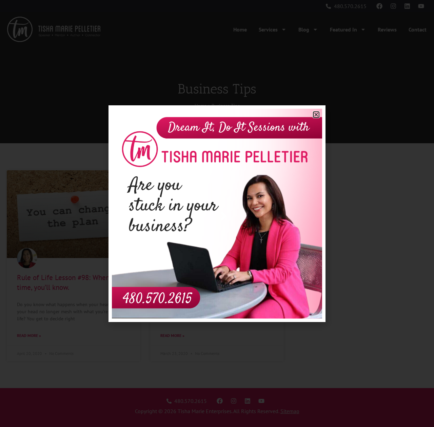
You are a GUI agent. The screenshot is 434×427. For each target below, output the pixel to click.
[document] (217, 213)
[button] (316, 114)
